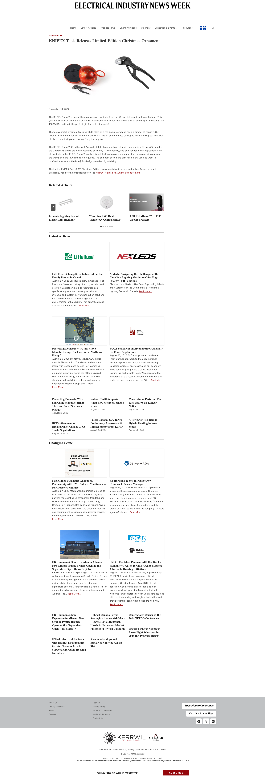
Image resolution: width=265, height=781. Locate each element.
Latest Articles (88, 27)
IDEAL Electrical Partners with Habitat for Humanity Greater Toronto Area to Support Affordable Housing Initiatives (136, 565)
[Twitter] (206, 721)
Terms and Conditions (102, 710)
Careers (52, 714)
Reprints (96, 702)
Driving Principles (56, 706)
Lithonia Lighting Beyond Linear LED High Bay (64, 218)
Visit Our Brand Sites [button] (201, 713)
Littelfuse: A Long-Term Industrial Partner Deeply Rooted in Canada (78, 275)
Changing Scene (128, 27)
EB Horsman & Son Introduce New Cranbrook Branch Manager (130, 482)
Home (73, 27)
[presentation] (66, 202)
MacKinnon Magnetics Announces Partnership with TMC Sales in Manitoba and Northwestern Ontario (79, 484)
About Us (53, 702)
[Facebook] (199, 721)
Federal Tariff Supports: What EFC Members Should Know (107, 402)
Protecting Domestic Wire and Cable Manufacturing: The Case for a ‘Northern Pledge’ (77, 352)
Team (51, 710)
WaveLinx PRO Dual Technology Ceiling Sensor (104, 218)
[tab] (101, 226)
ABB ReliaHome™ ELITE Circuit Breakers (145, 218)
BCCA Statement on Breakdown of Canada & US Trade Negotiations (137, 350)
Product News (107, 27)
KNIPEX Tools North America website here (118, 172)
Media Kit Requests (101, 714)
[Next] (160, 207)
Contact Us (98, 718)
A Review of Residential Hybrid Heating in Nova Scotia (143, 423)
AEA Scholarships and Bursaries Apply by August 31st (106, 642)
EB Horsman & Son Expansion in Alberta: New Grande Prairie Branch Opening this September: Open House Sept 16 (77, 565)
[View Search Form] (213, 28)
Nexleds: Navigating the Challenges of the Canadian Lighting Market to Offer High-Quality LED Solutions (134, 277)
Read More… (85, 305)
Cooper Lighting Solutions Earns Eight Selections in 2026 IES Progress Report (144, 632)
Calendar (145, 27)
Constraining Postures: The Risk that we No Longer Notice (145, 402)
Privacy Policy (99, 706)
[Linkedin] (213, 721)
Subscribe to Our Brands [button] (199, 705)
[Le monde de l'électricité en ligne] (203, 28)
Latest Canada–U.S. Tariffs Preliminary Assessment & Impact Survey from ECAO (106, 423)
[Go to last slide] (53, 207)
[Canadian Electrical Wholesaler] (58, 28)
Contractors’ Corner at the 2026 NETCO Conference (145, 616)
